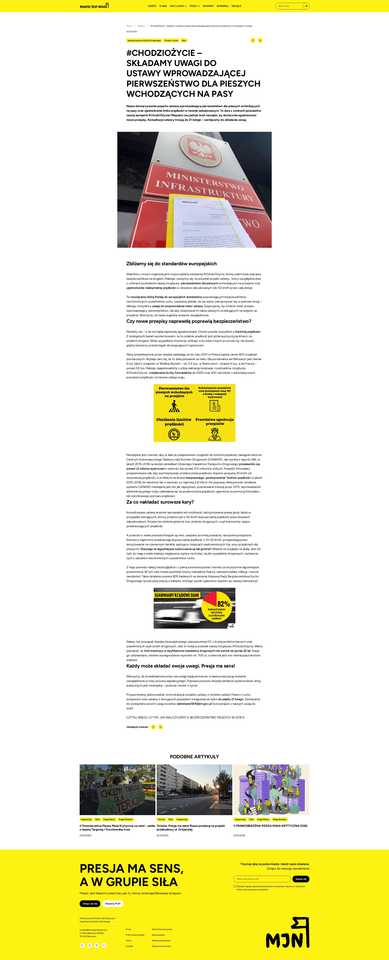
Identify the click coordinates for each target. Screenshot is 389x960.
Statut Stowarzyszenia (162, 929)
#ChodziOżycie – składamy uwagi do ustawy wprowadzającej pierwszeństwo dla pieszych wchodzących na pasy (201, 26)
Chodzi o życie (171, 40)
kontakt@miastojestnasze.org (93, 930)
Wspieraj (222, 6)
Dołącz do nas (90, 903)
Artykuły (141, 26)
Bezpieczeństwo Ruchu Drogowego (144, 40)
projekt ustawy (220, 278)
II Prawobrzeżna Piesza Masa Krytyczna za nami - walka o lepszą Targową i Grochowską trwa (117, 827)
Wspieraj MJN (112, 903)
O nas (163, 6)
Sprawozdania (158, 935)
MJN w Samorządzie (135, 935)
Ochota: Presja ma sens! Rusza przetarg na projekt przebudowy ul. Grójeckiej (191, 827)
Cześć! (152, 6)
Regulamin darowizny (161, 946)
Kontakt (208, 6)
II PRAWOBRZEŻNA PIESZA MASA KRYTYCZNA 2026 (270, 826)
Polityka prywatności (161, 940)
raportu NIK (248, 459)
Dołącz (236, 6)
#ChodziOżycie (213, 274)
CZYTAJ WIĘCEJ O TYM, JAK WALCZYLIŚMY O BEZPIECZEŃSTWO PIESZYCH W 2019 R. (185, 717)
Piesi (184, 40)
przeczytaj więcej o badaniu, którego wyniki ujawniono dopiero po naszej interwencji (200, 581)
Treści (129, 26)
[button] (179, 6)
